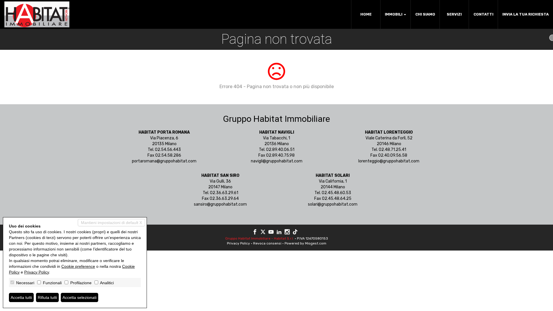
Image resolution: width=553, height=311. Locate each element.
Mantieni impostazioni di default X (111, 222)
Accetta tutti (21, 297)
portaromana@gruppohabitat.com (164, 161)
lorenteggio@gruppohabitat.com (388, 161)
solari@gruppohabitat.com (332, 204)
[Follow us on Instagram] (287, 232)
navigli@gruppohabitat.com (276, 161)
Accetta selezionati (79, 297)
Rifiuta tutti (47, 297)
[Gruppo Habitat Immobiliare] (37, 14)
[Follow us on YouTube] (271, 232)
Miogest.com (315, 243)
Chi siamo (425, 14)
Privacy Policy (238, 243)
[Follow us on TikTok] (295, 232)
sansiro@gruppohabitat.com (220, 204)
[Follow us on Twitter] (263, 232)
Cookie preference (78, 266)
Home (366, 14)
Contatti (483, 14)
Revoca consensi (267, 243)
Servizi (454, 14)
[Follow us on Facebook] (254, 232)
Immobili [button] (394, 14)
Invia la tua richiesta (525, 14)
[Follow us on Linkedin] (279, 232)
